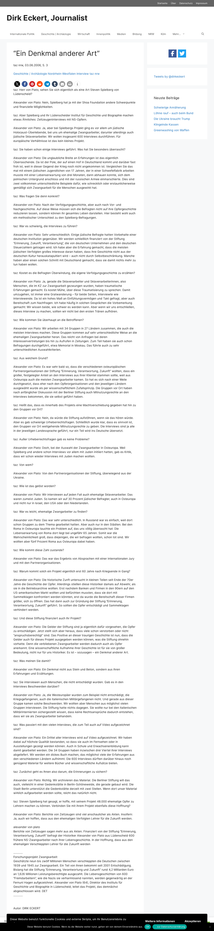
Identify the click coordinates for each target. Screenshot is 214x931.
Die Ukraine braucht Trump (172, 119)
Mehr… (177, 34)
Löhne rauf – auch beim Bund (173, 113)
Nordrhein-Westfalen (62, 73)
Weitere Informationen (160, 921)
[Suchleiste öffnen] (202, 34)
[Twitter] (182, 53)
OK (147, 926)
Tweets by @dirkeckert (169, 76)
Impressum (201, 3)
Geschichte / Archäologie (56, 34)
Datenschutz (186, 3)
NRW (151, 34)
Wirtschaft (84, 34)
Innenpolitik (103, 34)
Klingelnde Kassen (166, 124)
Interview (83, 73)
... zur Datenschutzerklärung (169, 926)
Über (173, 3)
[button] (17, 84)
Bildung (137, 34)
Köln (163, 34)
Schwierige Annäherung (170, 107)
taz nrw (95, 73)
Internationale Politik (22, 34)
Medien (121, 34)
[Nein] (209, 926)
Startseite (162, 3)
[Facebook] (173, 53)
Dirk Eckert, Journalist (47, 17)
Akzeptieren (193, 921)
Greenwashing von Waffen (171, 130)
